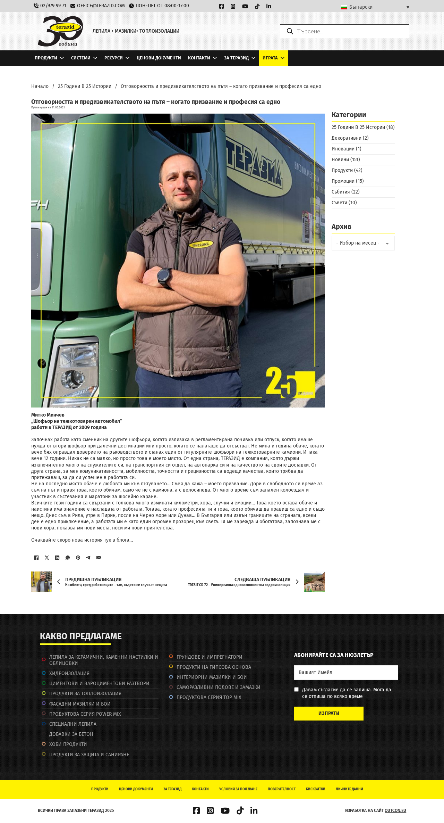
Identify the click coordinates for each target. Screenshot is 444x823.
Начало (40, 86)
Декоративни (346, 138)
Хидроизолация (69, 673)
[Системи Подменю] (95, 58)
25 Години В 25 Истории (84, 86)
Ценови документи (159, 57)
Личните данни (349, 789)
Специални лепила (72, 724)
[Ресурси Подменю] (127, 58)
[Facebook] (36, 557)
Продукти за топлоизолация (85, 694)
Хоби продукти (68, 744)
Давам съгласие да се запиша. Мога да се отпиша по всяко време (346, 693)
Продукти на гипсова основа (214, 667)
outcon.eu (395, 810)
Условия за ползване (238, 789)
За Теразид (236, 57)
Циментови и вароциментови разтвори (99, 683)
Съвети (339, 203)
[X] (47, 557)
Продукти (46, 57)
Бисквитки (315, 789)
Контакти (199, 57)
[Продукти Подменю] (62, 58)
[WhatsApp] (67, 557)
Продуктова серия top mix (209, 697)
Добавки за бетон (71, 734)
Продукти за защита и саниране (89, 755)
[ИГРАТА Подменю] (282, 58)
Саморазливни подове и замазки (219, 687)
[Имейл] (99, 557)
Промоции (343, 181)
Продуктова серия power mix (85, 714)
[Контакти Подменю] (215, 58)
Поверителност (282, 789)
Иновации (343, 149)
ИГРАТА (270, 57)
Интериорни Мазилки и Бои (212, 677)
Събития (341, 192)
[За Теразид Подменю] (253, 58)
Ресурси (113, 57)
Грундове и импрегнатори (209, 657)
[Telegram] (88, 557)
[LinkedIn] (57, 557)
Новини (340, 160)
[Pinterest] (78, 557)
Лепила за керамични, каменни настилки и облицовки (103, 660)
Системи (81, 57)
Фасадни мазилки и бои (80, 704)
